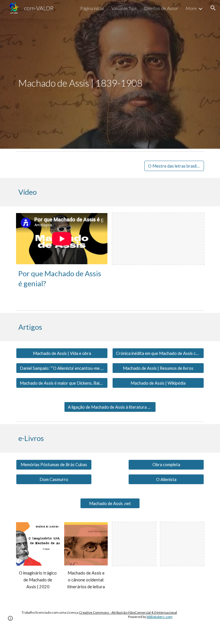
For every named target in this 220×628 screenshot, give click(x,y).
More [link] (191, 8)
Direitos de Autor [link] (161, 8)
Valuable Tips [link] (124, 8)
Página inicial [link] (92, 8)
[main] (94, 74)
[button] (213, 8)
